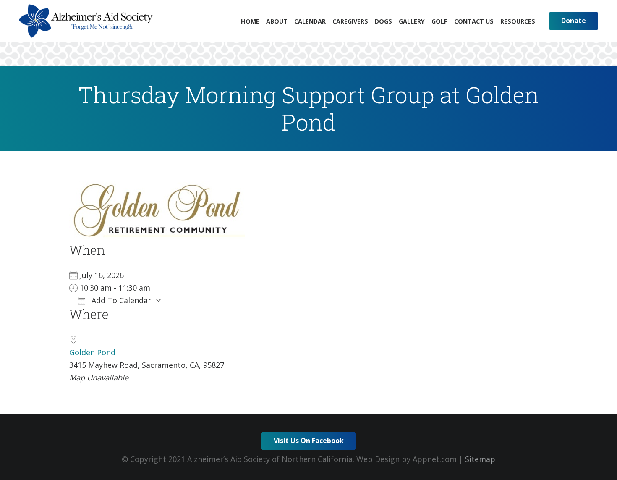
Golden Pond (92, 352)
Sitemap (480, 459)
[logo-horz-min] (86, 21)
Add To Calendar (120, 300)
